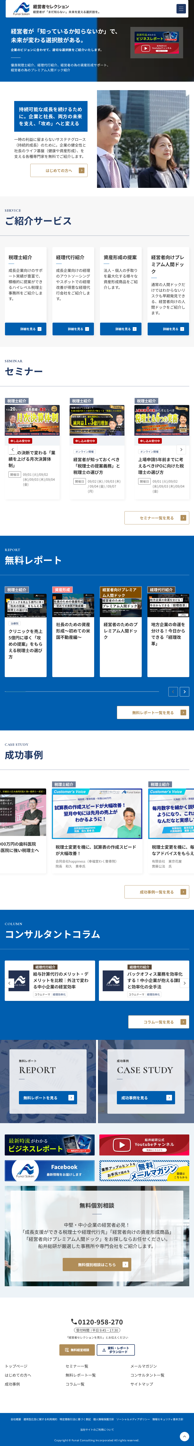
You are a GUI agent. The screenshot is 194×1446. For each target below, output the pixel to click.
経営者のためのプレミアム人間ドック (121, 630)
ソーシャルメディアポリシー (133, 1419)
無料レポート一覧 (81, 1375)
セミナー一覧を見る (157, 518)
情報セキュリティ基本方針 (167, 1419)
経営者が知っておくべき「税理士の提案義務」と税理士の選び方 (96, 465)
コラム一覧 (75, 1384)
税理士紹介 (20, 257)
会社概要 (16, 1419)
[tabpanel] (26, 631)
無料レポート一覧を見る (153, 712)
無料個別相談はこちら (97, 1264)
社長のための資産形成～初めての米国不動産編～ (73, 630)
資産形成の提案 (120, 257)
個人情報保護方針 (103, 1419)
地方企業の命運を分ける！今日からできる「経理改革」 (168, 633)
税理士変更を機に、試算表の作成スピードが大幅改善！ (96, 850)
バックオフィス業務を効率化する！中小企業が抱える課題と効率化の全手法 (155, 980)
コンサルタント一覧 (147, 1375)
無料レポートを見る (40, 1097)
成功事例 (12, 1384)
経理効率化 (59, 994)
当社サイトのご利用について (97, 1429)
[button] (181, 8)
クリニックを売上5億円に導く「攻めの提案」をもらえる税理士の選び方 (26, 644)
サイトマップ (141, 1384)
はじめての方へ (59, 170)
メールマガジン (143, 1366)
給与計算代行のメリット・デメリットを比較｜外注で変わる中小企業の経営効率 (60, 980)
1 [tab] (16, 691)
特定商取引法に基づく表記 (75, 1419)
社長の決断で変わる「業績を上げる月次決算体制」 (32, 458)
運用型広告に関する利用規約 (40, 1419)
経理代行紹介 (70, 257)
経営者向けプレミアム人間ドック (167, 264)
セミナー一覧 (77, 1366)
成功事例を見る (134, 1097)
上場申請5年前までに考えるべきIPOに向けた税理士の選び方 (161, 465)
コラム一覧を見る (159, 1022)
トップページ (16, 1366)
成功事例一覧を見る (157, 892)
